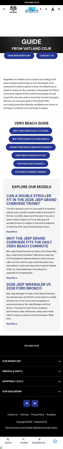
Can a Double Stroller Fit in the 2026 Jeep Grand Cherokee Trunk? (31, 200)
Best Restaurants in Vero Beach (30, 139)
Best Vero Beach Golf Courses (30, 130)
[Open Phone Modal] (41, 9)
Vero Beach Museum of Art (30, 155)
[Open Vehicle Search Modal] (59, 9)
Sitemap (24, 414)
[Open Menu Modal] (4, 9)
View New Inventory (19, 55)
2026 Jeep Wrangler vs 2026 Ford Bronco (28, 286)
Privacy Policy (37, 414)
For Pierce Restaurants (31, 163)
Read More (11, 232)
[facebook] (26, 403)
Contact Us (47, 55)
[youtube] (35, 403)
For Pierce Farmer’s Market (31, 172)
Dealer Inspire (51, 428)
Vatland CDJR (40, 422)
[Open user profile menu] (52, 9)
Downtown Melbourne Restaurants (31, 147)
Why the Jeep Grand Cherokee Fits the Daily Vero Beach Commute (29, 242)
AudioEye (51, 414)
